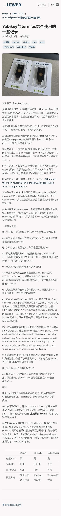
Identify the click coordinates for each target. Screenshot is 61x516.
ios (35, 42)
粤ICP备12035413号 (11, 504)
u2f (42, 42)
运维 (7, 42)
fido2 (26, 42)
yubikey (22, 46)
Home (5, 13)
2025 (14, 13)
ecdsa (16, 42)
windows (9, 46)
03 (22, 13)
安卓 (32, 46)
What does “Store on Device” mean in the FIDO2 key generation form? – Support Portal (29, 183)
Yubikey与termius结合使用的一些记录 (21, 17)
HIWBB (14, 4)
